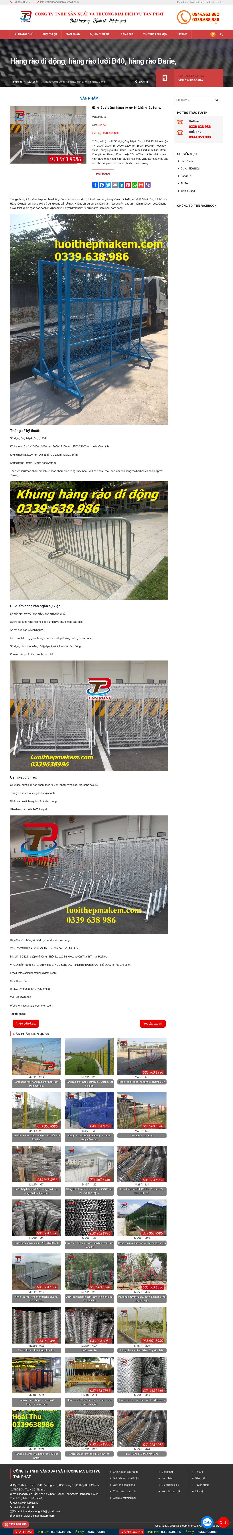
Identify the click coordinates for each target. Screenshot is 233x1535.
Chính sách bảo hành (125, 1471)
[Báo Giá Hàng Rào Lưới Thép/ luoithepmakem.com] (89, 17)
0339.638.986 (61, 1532)
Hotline (194, 121)
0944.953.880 (96, 1532)
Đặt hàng (103, 173)
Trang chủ (16, 81)
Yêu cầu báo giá (152, 1023)
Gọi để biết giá (27, 1023)
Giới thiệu (182, 2)
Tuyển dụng (196, 2)
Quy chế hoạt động (124, 1484)
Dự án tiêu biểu (190, 168)
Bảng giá (186, 175)
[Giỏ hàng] (213, 34)
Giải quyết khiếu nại (124, 1497)
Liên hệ (219, 2)
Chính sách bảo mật (124, 1491)
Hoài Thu (195, 131)
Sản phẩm (33, 81)
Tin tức (209, 2)
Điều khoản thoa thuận (126, 1478)
